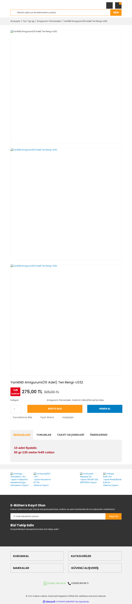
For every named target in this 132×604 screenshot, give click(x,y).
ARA (116, 12)
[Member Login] (109, 5)
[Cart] (118, 5)
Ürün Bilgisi (21, 435)
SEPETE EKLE (55, 408)
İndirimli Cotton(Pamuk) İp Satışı (88, 400)
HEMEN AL (104, 408)
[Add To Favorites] (21, 417)
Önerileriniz (99, 435)
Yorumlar (43, 435)
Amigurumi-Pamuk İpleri (59, 400)
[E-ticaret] (65, 601)
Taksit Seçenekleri (70, 435)
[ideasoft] (49, 601)
